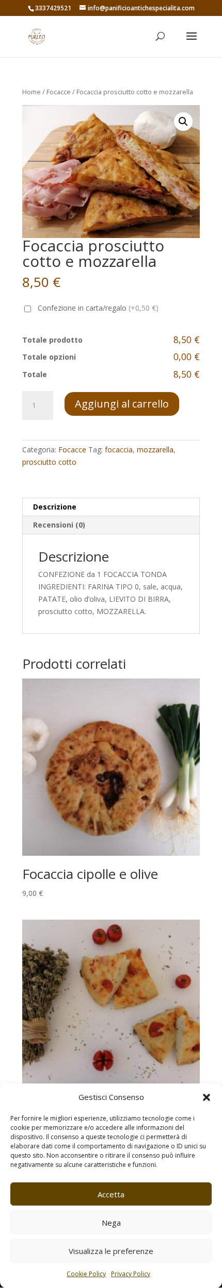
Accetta (111, 1194)
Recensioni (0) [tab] (59, 525)
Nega (111, 1222)
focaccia (119, 449)
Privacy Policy (130, 1273)
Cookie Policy (86, 1273)
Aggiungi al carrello (122, 404)
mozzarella (155, 449)
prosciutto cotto (49, 462)
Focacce (58, 91)
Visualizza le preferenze (111, 1251)
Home (31, 91)
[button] (206, 1097)
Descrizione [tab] (54, 507)
